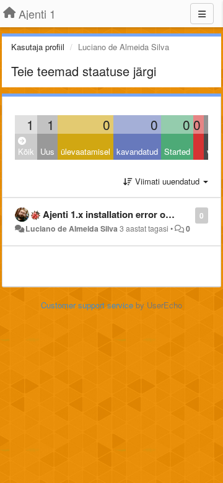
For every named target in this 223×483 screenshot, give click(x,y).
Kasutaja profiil (37, 47)
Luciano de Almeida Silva (71, 228)
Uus (47, 151)
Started (177, 151)
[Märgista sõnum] (188, 214)
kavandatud (137, 151)
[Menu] (202, 13)
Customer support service (87, 305)
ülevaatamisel (85, 151)
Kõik (26, 151)
